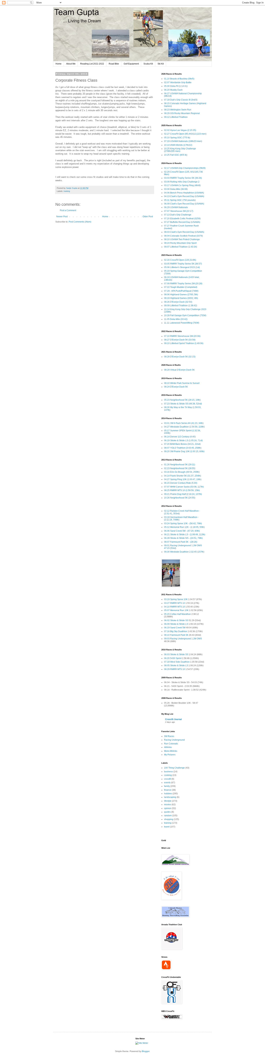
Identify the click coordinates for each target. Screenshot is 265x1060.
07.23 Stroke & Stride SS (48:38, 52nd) (183, 403)
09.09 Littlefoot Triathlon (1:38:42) (180, 305)
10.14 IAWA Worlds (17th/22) (178, 145)
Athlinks (168, 747)
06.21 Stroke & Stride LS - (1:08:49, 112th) (184, 534)
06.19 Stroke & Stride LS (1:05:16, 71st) (183, 440)
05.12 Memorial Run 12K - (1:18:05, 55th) (184, 527)
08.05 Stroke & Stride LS (176, 665)
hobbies (168, 793)
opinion (167, 808)
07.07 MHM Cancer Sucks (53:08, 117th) (184, 487)
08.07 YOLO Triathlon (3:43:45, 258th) (182, 448)
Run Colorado (171, 743)
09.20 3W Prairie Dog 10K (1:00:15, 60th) (184, 451)
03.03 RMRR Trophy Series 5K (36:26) (183, 178)
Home (58, 64)
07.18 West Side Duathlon (177, 662)
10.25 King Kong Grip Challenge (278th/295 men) (180, 149)
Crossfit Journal (173, 719)
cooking (168, 775)
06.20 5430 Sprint (173, 658)
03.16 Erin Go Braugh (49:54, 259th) (182, 472)
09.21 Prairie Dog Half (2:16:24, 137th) (183, 494)
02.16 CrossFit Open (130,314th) (180, 260)
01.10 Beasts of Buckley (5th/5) (179, 78)
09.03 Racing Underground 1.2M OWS (183, 638)
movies (167, 804)
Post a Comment (68, 210)
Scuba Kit (148, 64)
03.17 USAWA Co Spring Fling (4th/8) (182, 185)
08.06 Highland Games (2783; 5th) (181, 294)
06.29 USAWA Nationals (176, 207)
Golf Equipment (131, 64)
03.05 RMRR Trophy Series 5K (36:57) (183, 263)
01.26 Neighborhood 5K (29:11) (179, 464)
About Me (71, 64)
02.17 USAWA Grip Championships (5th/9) (185, 168)
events (167, 782)
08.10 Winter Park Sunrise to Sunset (181, 383)
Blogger (145, 1051)
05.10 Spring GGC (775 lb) (177, 137)
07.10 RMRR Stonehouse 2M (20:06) (182, 336)
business (168, 771)
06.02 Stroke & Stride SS (176, 620)
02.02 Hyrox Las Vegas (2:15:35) (180, 130)
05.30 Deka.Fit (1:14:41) (176, 86)
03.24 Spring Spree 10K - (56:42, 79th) (183, 523)
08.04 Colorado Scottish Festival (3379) (183, 236)
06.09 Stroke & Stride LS (176, 624)
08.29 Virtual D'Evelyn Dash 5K (179, 370)
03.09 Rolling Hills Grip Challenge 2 (181, 182)
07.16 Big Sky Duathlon (175, 631)
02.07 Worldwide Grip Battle (177, 82)
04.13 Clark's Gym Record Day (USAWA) (184, 196)
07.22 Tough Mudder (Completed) (180, 287)
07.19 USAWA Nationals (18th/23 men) (183, 141)
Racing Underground (174, 740)
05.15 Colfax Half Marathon (177, 614)
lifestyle (167, 801)
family (167, 786)
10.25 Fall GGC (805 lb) (175, 155)
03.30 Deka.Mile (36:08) (176, 189)
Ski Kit (161, 64)
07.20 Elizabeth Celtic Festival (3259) (182, 218)
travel (166, 826)
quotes (167, 812)
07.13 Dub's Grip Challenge (177, 214)
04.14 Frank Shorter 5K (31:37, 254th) (182, 476)
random (168, 815)
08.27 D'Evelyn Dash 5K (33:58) (179, 340)
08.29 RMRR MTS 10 (174, 669)
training (67, 191)
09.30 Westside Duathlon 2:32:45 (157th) (184, 552)
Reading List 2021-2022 (92, 64)
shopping (168, 819)
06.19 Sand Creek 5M (175, 627)
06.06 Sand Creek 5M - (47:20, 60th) (182, 531)
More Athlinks (170, 751)
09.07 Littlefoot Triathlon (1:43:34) (180, 247)
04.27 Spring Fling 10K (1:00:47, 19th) (182, 479)
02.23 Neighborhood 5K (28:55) (179, 468)
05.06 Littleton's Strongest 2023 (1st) (182, 267)
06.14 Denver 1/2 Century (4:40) (180, 436)
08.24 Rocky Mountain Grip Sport (180, 243)
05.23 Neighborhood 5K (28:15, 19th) (182, 400)
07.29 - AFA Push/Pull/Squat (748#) (181, 291)
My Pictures (169, 754)
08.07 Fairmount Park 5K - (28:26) (180, 542)
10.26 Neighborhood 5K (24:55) (179, 497)
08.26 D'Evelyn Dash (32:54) (178, 302)
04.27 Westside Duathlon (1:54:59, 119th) (184, 427)
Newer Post (62, 216)
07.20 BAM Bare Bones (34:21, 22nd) (182, 444)
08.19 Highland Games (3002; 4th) (181, 298)
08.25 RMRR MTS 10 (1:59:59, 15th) (182, 490)
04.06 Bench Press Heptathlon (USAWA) (184, 192)
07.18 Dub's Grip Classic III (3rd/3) (180, 100)
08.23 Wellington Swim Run (177, 109)
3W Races (169, 736)
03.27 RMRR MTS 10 (174, 603)
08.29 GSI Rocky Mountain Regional (182, 113)
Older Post (148, 216)
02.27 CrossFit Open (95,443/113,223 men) (185, 134)
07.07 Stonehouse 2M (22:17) (178, 211)
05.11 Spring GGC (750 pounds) (180, 200)
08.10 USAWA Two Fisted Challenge (182, 239)
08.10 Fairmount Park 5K (176, 635)
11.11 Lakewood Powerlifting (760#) (181, 323)
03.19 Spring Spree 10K (176, 599)
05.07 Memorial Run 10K (176, 610)
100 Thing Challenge (174, 768)
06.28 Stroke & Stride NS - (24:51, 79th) (183, 538)
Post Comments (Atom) (80, 222)
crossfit (167, 779)
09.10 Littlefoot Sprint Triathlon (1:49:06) (183, 343)
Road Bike (114, 64)
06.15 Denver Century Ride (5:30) (180, 483)
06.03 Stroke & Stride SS (176, 654)
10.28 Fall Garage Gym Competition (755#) (185, 315)
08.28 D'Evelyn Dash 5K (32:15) (179, 356)
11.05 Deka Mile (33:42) (175, 319)
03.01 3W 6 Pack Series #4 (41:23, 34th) (184, 423)
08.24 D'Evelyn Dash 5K (176, 387)
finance (167, 790)
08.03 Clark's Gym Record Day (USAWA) (184, 232)
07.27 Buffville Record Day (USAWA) (182, 222)
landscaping (170, 797)
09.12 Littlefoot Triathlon (176, 117)
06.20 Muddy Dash (173, 90)
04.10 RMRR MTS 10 (174, 606)
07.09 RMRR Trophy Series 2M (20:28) (183, 283)
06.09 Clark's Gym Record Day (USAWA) (184, 203)
